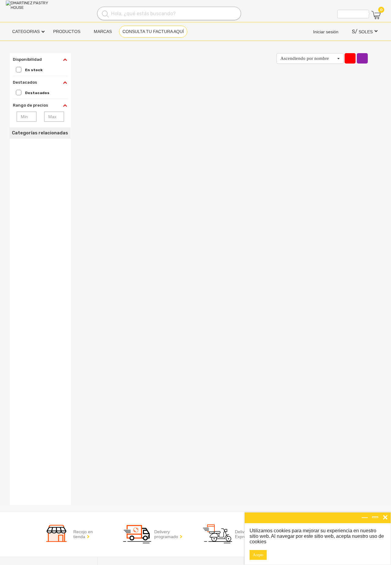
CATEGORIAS (26, 31)
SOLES (362, 31)
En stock (33, 70)
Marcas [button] (103, 31)
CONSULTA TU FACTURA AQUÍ (153, 31)
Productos (66, 31)
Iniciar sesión (325, 31)
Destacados (37, 93)
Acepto (258, 555)
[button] (310, 58)
